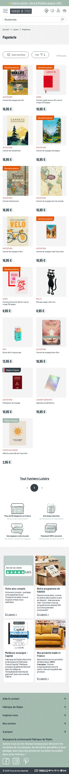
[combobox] (31, 20)
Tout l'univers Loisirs (34, 478)
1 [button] (34, 487)
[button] (27, 488)
